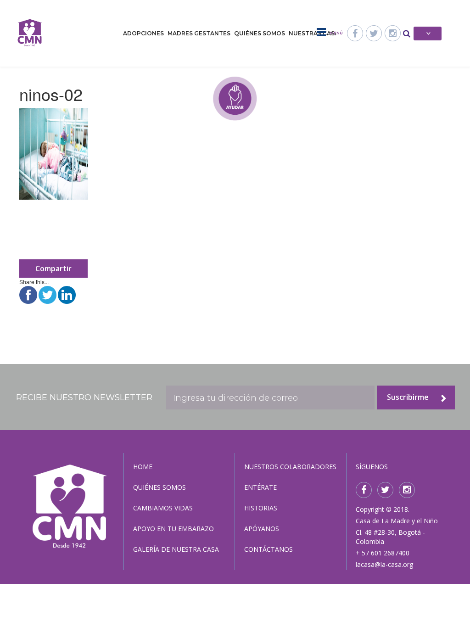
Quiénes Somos (259, 33)
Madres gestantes (199, 33)
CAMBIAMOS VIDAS (163, 508)
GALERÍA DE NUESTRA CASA (176, 549)
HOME (142, 466)
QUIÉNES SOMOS (159, 487)
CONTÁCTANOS (268, 549)
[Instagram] (393, 33)
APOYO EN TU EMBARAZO (173, 528)
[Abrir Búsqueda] (406, 33)
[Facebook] (355, 33)
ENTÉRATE (260, 487)
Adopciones (143, 33)
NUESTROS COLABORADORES (290, 466)
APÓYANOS (261, 528)
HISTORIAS (260, 508)
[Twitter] (374, 33)
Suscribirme (408, 397)
